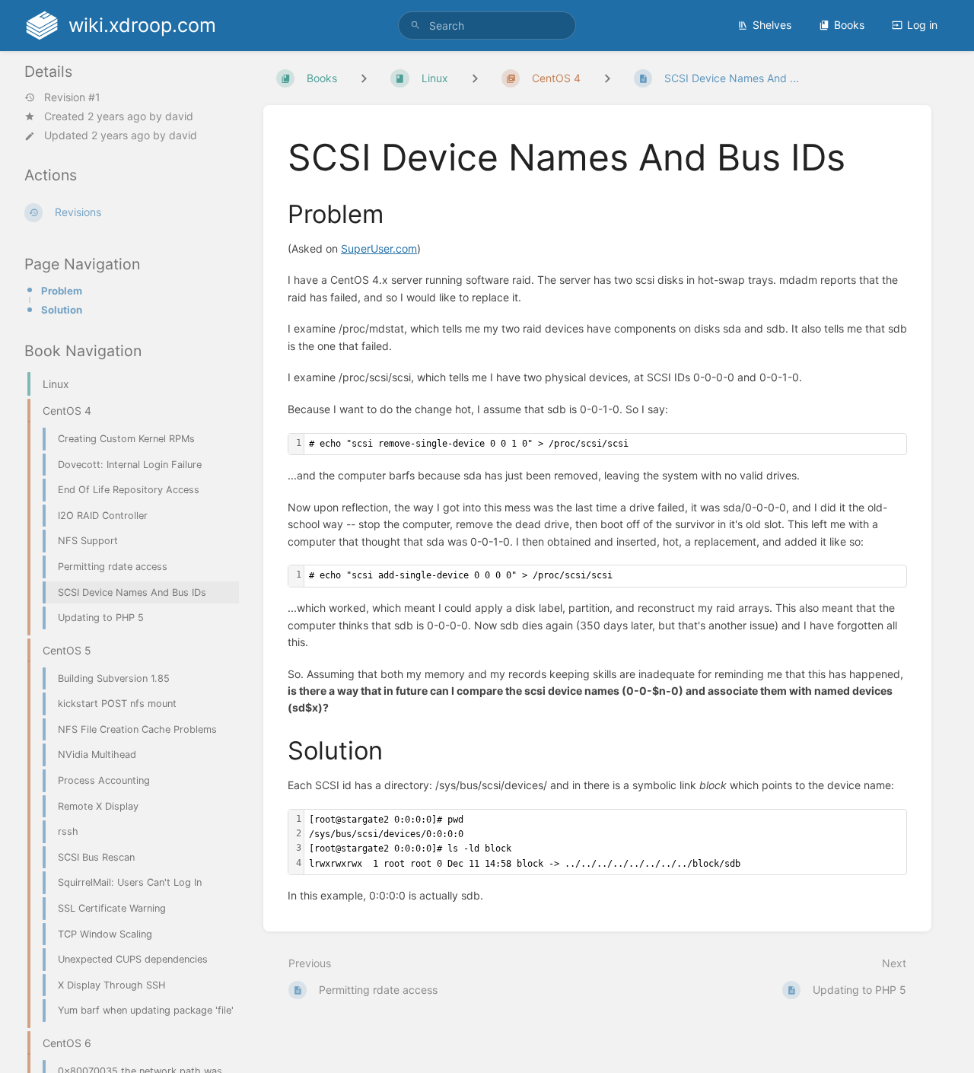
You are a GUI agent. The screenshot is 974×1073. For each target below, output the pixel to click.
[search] (487, 25)
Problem (61, 291)
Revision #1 (72, 97)
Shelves (772, 24)
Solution (61, 310)
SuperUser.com (379, 248)
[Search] (415, 25)
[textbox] (605, 444)
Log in (922, 24)
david (179, 116)
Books (849, 24)
